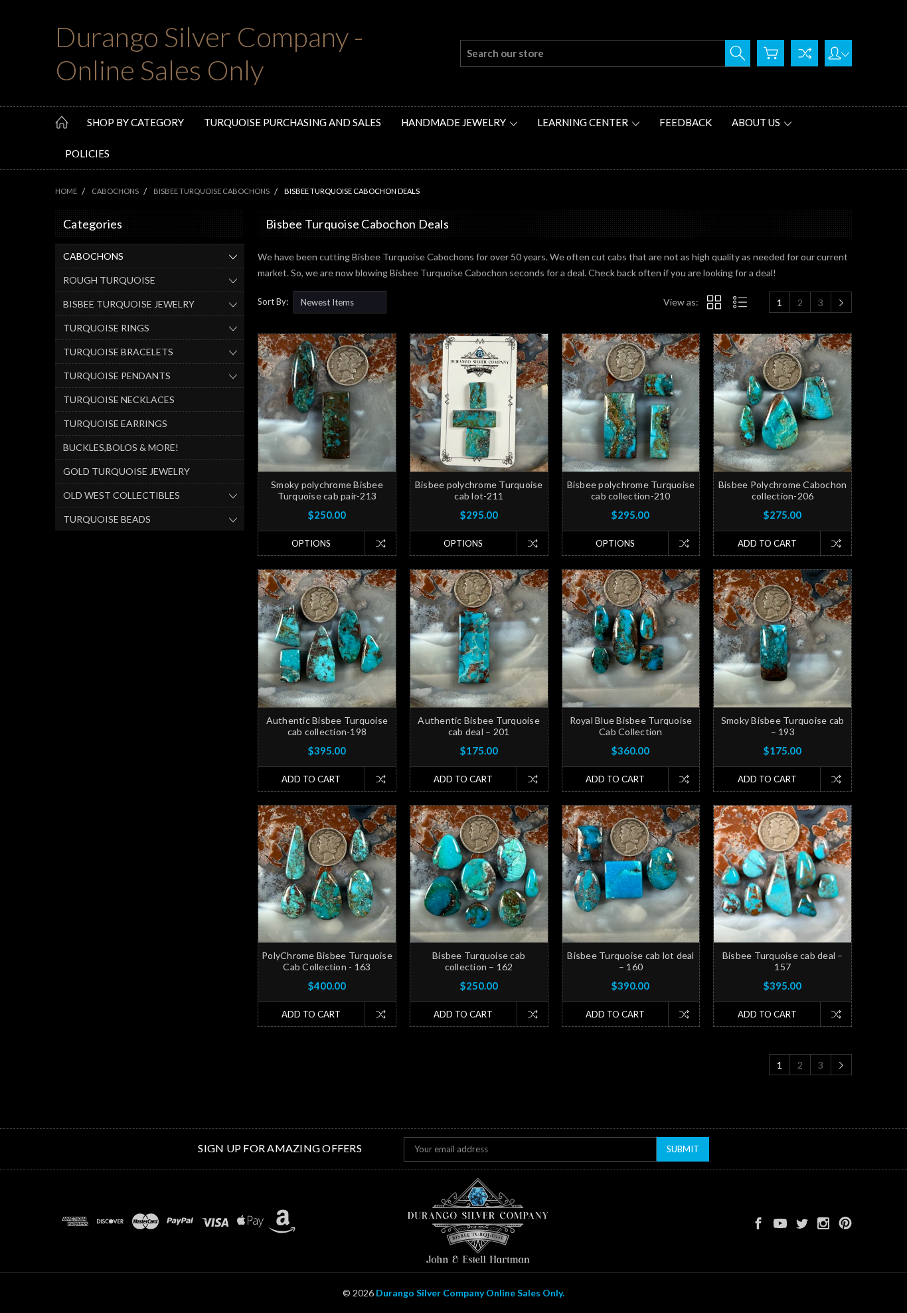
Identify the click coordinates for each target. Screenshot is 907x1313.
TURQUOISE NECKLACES (119, 399)
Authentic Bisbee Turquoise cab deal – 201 (479, 726)
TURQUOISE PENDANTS (117, 375)
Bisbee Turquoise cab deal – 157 (782, 961)
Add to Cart (767, 543)
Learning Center (583, 122)
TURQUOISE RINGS (106, 327)
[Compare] (804, 53)
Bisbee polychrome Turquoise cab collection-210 (631, 490)
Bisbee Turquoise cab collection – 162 (478, 961)
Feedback (685, 122)
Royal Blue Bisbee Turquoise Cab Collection (631, 726)
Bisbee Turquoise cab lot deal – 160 (630, 961)
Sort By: (273, 301)
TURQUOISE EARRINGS (115, 423)
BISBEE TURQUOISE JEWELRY (129, 303)
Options (311, 543)
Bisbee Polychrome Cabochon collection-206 (782, 490)
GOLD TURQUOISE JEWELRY (126, 471)
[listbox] (339, 302)
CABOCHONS (93, 256)
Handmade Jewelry (454, 122)
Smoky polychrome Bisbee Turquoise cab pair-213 (327, 490)
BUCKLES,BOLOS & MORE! (121, 447)
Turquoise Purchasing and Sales (292, 122)
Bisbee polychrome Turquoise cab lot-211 (479, 490)
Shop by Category (135, 122)
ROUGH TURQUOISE (109, 280)
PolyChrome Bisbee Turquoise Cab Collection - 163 (327, 961)
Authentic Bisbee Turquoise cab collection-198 (327, 726)
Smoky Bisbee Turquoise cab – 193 (783, 726)
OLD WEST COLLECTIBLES (121, 495)
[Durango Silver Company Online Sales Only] (477, 1221)
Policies (87, 153)
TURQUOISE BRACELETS (118, 351)
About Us (757, 122)
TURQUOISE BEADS (107, 519)
